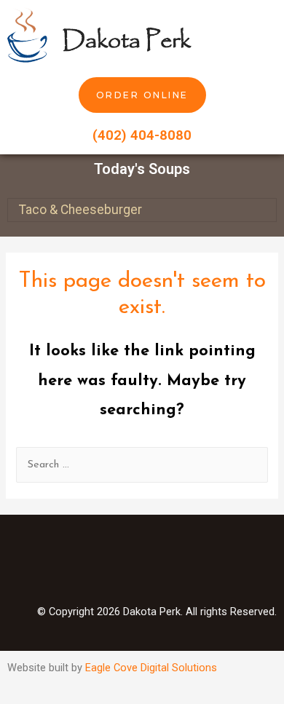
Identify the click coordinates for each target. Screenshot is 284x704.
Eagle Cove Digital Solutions (151, 667)
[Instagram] (142, 566)
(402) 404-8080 (142, 135)
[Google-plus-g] (189, 566)
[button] (266, 35)
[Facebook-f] (95, 566)
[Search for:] (141, 464)
